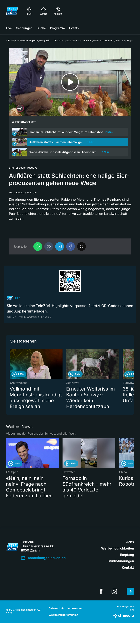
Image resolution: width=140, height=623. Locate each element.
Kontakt (128, 567)
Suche (41, 28)
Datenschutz (57, 608)
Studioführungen (121, 561)
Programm (57, 28)
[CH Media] (123, 615)
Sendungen (24, 28)
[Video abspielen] (70, 82)
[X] (81, 246)
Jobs (130, 542)
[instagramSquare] (114, 591)
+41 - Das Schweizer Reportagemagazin (28, 40)
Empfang (127, 555)
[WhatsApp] (37, 246)
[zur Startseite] (12, 11)
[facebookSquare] (101, 591)
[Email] (59, 246)
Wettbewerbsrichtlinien (63, 614)
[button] (48, 246)
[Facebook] (70, 246)
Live (9, 28)
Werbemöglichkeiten (117, 548)
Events (74, 28)
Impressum (74, 608)
